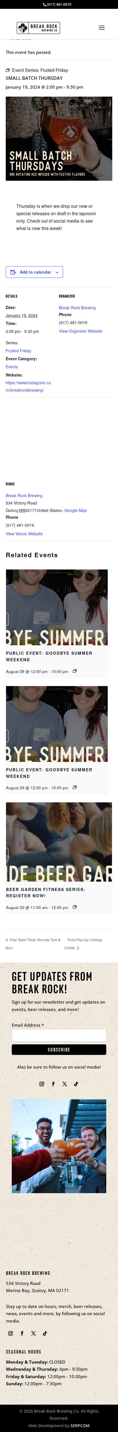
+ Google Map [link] (74, 510)
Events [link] (12, 366)
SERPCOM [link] (80, 1425)
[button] (101, 31)
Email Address (28, 1025)
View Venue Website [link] (24, 533)
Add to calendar (35, 272)
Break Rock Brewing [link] (77, 307)
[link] (38, 27)
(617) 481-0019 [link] (59, 4)
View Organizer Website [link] (81, 331)
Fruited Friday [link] (18, 350)
